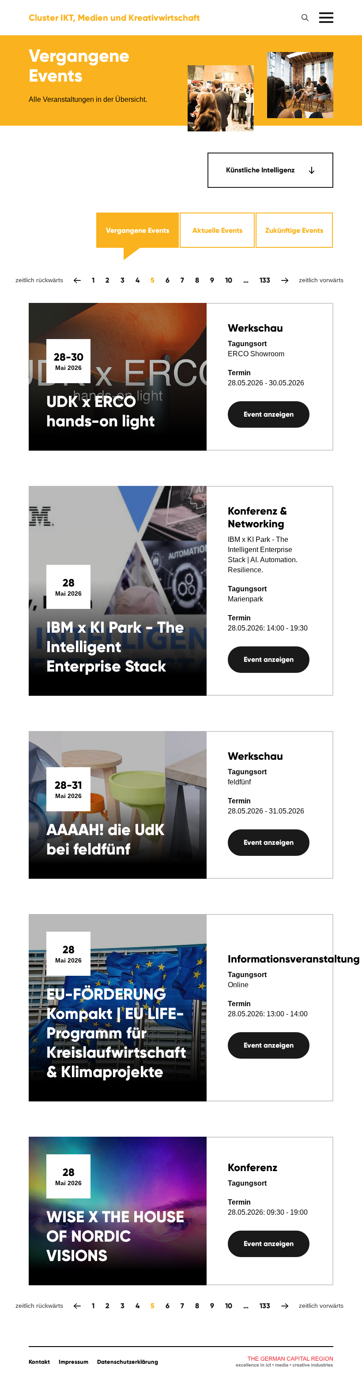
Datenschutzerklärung (127, 1362)
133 (265, 280)
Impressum (73, 1362)
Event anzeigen (269, 414)
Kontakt (39, 1362)
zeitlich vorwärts (285, 280)
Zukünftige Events (294, 230)
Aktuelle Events (217, 230)
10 (228, 280)
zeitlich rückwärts (77, 280)
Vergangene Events (137, 230)
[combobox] (270, 170)
